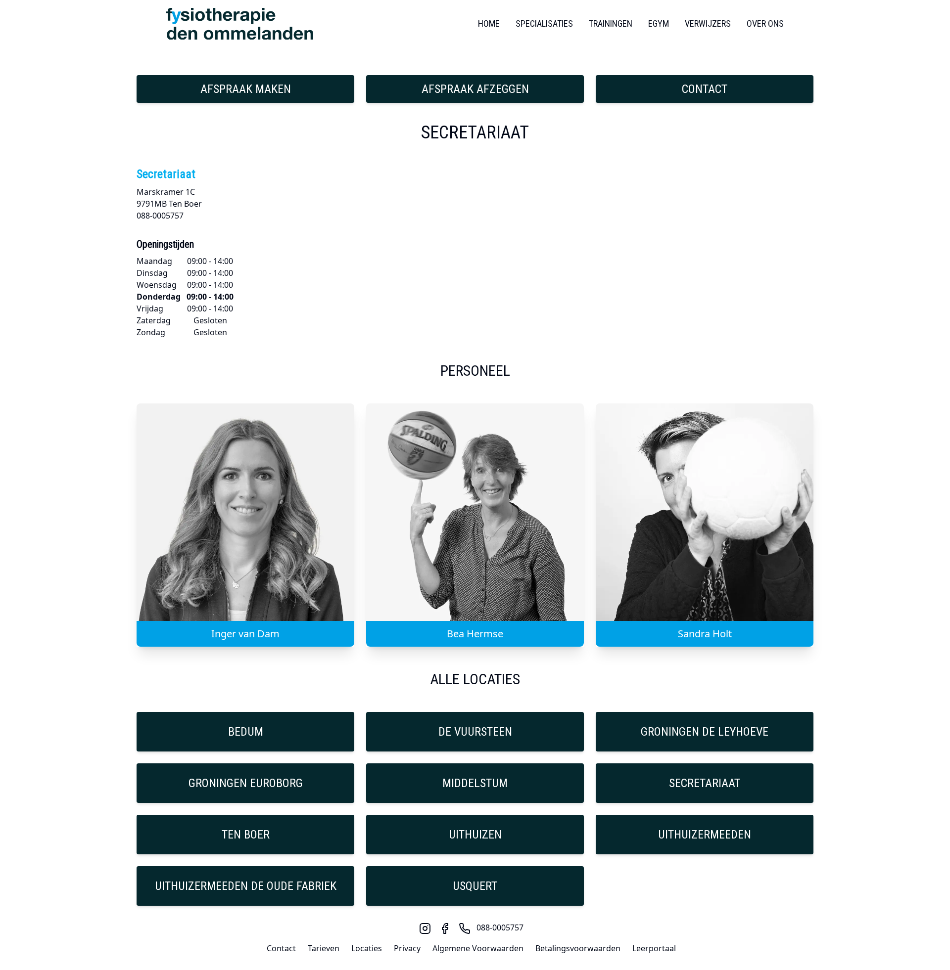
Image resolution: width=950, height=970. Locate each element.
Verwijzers (708, 23)
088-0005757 (499, 927)
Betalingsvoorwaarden (577, 948)
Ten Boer (246, 834)
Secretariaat (704, 783)
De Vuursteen (475, 732)
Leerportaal (654, 948)
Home (489, 23)
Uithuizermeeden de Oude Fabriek (245, 886)
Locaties (366, 948)
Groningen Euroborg (246, 783)
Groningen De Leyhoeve (704, 732)
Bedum (245, 732)
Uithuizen (475, 834)
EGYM (658, 23)
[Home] (239, 24)
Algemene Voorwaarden (477, 948)
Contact (704, 89)
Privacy (407, 948)
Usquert (475, 886)
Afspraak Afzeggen (475, 89)
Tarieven (323, 948)
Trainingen (610, 23)
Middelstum (475, 783)
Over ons (765, 23)
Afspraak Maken (245, 89)
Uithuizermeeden (704, 834)
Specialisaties (544, 23)
